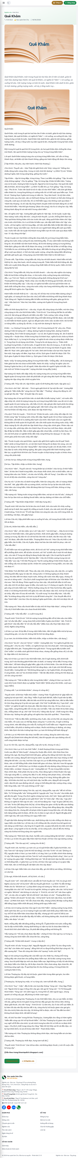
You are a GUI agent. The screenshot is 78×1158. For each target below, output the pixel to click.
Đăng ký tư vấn (12, 1061)
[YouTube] (9, 1107)
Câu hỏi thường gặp (47, 1127)
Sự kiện (4, 1136)
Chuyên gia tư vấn (8, 1123)
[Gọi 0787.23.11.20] (19, 1107)
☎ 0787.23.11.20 (7, 1103)
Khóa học (5, 1117)
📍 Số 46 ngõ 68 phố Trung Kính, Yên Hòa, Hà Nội (19, 1095)
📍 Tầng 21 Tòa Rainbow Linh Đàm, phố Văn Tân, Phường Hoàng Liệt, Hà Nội (20, 1099)
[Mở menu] (4, 3)
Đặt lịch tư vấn (45, 1120)
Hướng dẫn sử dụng (46, 1123)
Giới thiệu (5, 1146)
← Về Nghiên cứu (28, 1061)
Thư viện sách (6, 1130)
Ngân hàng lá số (7, 1133)
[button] (8, 3)
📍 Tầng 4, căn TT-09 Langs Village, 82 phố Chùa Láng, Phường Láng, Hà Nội (19, 1090)
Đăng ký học (44, 1117)
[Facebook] (4, 1107)
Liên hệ (42, 1130)
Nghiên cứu (8, 12)
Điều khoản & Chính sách (10, 1149)
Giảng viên (5, 1120)
